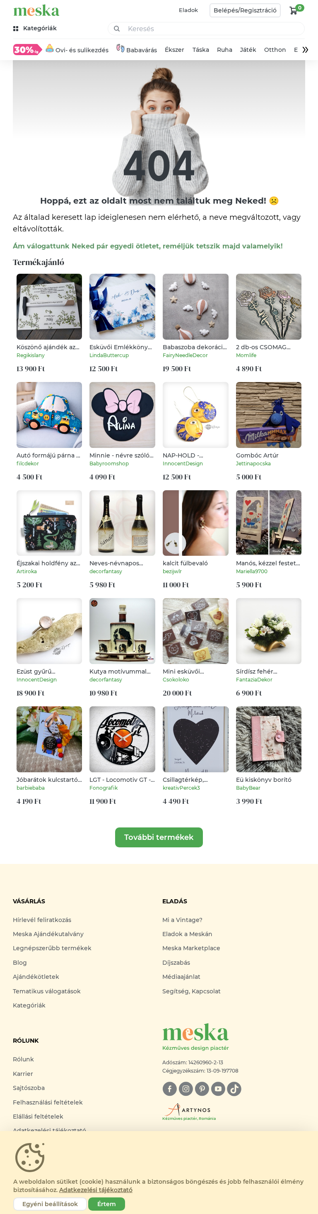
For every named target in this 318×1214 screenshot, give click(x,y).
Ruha (224, 50)
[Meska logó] (36, 10)
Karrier (23, 1074)
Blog (20, 962)
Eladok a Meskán (187, 934)
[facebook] (169, 1089)
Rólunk (23, 1059)
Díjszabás (176, 962)
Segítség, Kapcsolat (191, 991)
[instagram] (185, 1089)
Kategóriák (29, 1005)
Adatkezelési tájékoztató (95, 1190)
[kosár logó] (294, 10)
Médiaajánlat (181, 976)
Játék (248, 50)
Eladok (188, 10)
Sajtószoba (29, 1088)
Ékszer (174, 50)
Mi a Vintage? (182, 920)
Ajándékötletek (36, 976)
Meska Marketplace (191, 948)
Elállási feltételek (38, 1116)
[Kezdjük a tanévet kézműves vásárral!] (27, 49)
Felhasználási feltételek (48, 1102)
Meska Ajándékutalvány (48, 934)
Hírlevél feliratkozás (42, 920)
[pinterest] (202, 1089)
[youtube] (218, 1089)
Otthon (275, 50)
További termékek (158, 837)
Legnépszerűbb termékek (52, 948)
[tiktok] (234, 1089)
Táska (201, 50)
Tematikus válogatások (47, 991)
